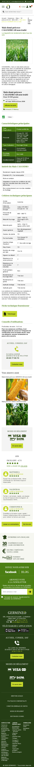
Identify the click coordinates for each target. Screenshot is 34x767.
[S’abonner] (30, 592)
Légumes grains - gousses (16, 730)
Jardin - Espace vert (16, 723)
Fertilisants (4, 727)
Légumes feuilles (14, 733)
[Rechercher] (3, 12)
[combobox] (17, 12)
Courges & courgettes (15, 740)
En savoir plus (17, 446)
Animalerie (27, 723)
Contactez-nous (17, 364)
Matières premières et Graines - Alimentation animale (5, 736)
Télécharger (11, 314)
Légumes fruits (16, 736)
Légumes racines (14, 746)
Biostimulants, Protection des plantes (5, 730)
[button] (17, 50)
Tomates (14, 738)
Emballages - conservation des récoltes (5, 754)
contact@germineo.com (17, 1)
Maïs (17, 18)
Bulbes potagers (17, 752)
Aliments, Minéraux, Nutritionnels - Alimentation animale (5, 744)
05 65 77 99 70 (22, 620)
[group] (17, 51)
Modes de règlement (17, 711)
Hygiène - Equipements (5, 749)
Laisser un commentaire (11, 524)
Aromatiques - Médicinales (16, 727)
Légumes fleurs (16, 743)
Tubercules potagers (15, 749)
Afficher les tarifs (10, 105)
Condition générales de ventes (17, 706)
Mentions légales (17, 696)
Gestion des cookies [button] (17, 716)
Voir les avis (27, 524)
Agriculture (5, 723)
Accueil (4, 18)
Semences (11, 18)
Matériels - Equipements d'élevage (5, 759)
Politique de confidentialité (17, 701)
